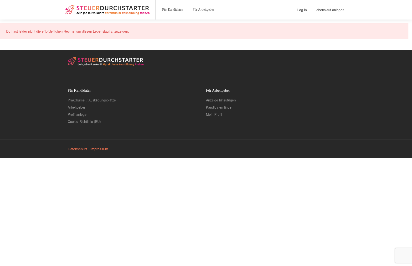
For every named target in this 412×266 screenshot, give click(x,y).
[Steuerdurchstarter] (107, 8)
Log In (301, 9)
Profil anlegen (78, 114)
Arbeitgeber (76, 107)
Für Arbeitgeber (203, 9)
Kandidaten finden (219, 107)
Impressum (99, 148)
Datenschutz (78, 148)
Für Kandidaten (172, 9)
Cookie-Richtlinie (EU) (84, 121)
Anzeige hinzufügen (221, 100)
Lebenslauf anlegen (329, 9)
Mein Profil (214, 114)
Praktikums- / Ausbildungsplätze (92, 100)
